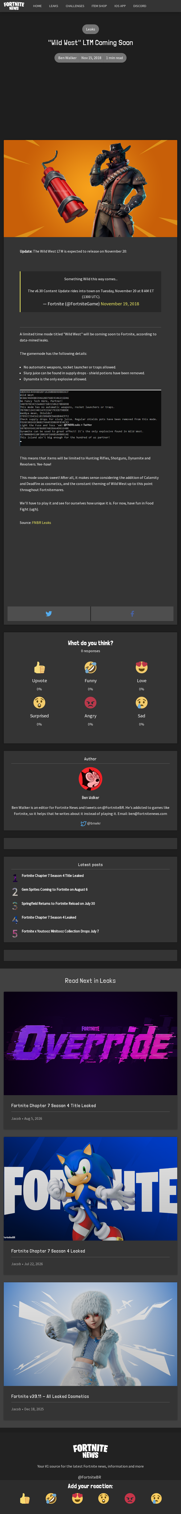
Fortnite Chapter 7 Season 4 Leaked (49, 917)
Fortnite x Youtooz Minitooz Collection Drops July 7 (60, 931)
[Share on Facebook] (132, 613)
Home (37, 6)
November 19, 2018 (120, 304)
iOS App (120, 6)
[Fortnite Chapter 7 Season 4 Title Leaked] (90, 1043)
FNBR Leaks (41, 522)
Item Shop (99, 6)
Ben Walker (67, 57)
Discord (139, 6)
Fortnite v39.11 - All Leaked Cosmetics (50, 1396)
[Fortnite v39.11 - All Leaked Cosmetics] (90, 1334)
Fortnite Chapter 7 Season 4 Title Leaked (53, 875)
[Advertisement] (90, 105)
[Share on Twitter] (49, 613)
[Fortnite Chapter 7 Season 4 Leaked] (90, 1189)
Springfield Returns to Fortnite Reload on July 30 (58, 903)
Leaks (53, 6)
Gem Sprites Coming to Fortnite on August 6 (55, 889)
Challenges (75, 6)
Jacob (16, 1118)
